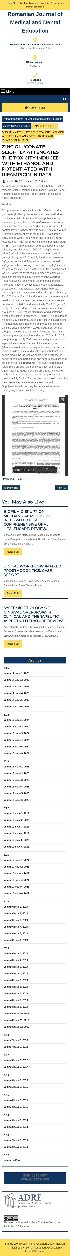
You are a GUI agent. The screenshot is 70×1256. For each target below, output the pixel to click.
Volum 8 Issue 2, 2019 (16, 960)
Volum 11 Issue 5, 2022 (16, 840)
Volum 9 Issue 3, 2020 (16, 920)
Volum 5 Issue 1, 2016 (16, 1080)
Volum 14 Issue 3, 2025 (16, 686)
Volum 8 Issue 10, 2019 (16, 1013)
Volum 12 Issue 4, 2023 (16, 786)
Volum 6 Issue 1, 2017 (16, 1060)
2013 (6, 1135)
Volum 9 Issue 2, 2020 (16, 913)
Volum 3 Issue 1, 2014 (16, 1120)
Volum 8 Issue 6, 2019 (16, 986)
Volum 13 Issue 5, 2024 (16, 746)
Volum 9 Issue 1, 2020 (16, 906)
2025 (6, 668)
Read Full (14, 552)
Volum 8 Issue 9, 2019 (16, 1006)
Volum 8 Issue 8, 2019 (16, 1000)
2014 (6, 1115)
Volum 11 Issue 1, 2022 (16, 813)
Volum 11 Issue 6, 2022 (16, 846)
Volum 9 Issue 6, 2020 (16, 940)
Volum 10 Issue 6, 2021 (16, 893)
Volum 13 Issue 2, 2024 (16, 126)
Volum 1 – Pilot (12, 1160)
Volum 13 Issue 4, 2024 (16, 739)
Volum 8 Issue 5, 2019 (16, 980)
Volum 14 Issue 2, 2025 (16, 679)
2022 (6, 808)
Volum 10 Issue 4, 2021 (16, 880)
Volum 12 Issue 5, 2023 (16, 793)
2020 (6, 901)
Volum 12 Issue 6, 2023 (16, 800)
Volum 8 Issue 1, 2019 (16, 953)
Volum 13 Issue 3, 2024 (16, 733)
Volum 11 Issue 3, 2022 (16, 826)
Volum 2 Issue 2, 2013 (16, 1147)
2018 (6, 1035)
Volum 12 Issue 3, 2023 (16, 780)
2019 (6, 948)
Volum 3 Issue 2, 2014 (16, 1126)
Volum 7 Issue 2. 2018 (16, 1046)
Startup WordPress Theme (20, 1243)
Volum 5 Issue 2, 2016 (16, 1086)
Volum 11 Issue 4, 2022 (16, 833)
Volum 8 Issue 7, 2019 (16, 993)
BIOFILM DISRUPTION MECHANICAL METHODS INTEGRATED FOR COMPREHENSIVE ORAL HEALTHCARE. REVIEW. (27, 520)
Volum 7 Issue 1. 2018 (16, 1040)
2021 (6, 854)
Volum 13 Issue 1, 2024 (16, 719)
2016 (6, 1075)
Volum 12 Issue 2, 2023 (16, 773)
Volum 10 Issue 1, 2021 (16, 860)
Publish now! (37, 107)
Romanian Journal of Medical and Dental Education (35, 22)
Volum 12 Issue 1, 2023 (16, 766)
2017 (6, 1055)
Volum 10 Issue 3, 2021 (16, 873)
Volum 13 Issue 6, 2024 (16, 753)
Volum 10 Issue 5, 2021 (16, 886)
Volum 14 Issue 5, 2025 (16, 699)
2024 (6, 714)
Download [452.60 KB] (15, 479)
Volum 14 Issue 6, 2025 (16, 706)
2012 (6, 1155)
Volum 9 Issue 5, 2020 (16, 933)
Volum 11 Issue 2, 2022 (16, 820)
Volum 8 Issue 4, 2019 (16, 973)
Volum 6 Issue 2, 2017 (16, 1066)
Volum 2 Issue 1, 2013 (16, 1140)
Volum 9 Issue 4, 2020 (16, 926)
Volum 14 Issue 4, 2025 (16, 693)
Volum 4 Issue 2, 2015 (16, 1106)
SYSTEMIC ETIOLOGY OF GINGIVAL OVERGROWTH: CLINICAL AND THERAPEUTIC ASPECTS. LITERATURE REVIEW (33, 614)
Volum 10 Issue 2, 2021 (16, 866)
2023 (6, 761)
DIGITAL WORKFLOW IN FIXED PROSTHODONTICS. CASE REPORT (32, 570)
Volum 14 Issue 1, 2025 (16, 673)
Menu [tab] (10, 91)
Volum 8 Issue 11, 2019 (16, 1020)
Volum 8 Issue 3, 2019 (16, 966)
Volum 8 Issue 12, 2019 (16, 1026)
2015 (6, 1095)
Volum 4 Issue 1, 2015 (16, 1100)
